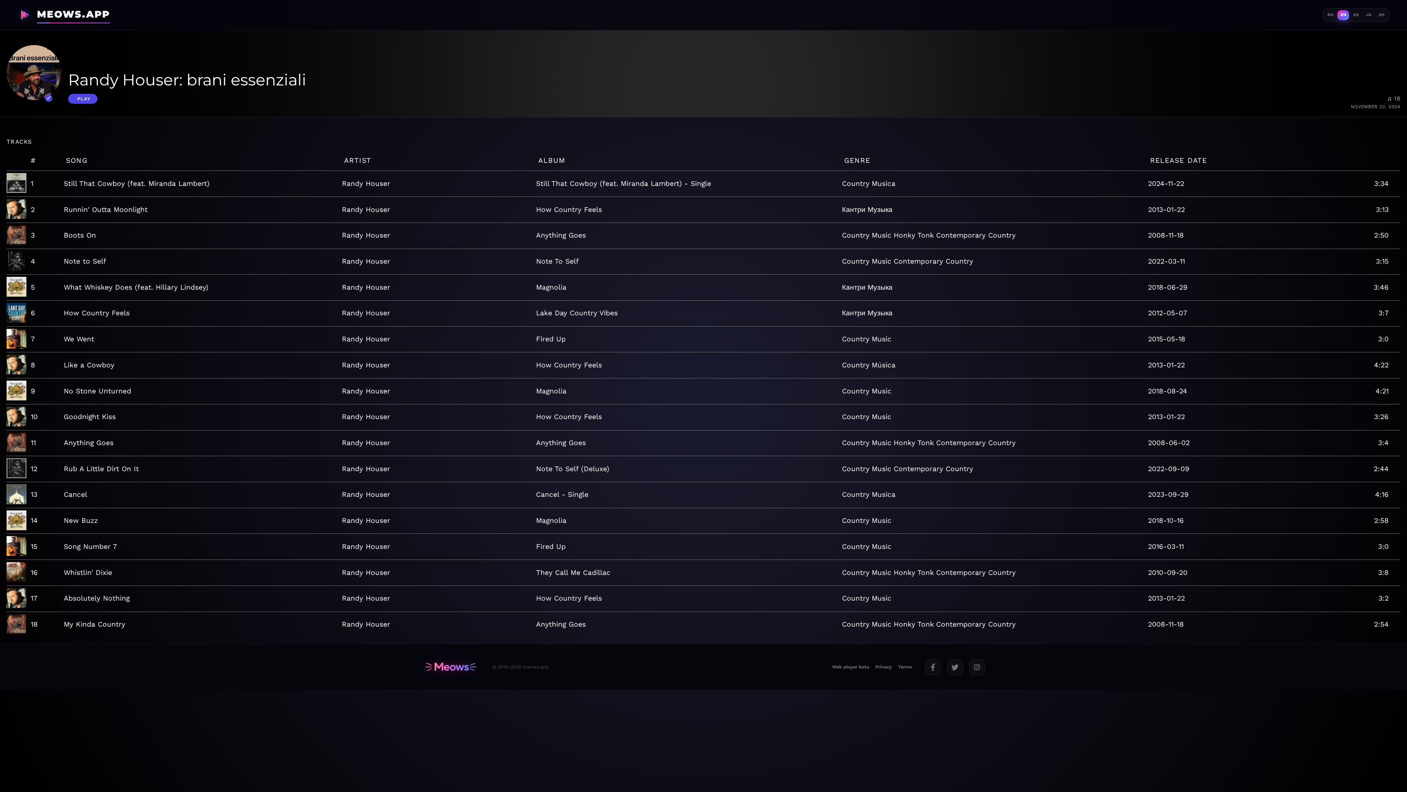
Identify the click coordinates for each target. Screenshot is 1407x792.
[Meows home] (450, 666)
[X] (955, 667)
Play (84, 99)
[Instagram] (977, 667)
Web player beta (850, 667)
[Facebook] (933, 667)
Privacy (883, 667)
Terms (905, 667)
